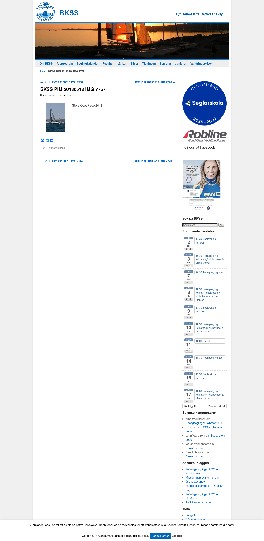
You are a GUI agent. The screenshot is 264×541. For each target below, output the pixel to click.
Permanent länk (56, 148)
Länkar (122, 63)
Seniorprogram (195, 448)
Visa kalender (215, 406)
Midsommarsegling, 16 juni (202, 477)
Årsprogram (65, 63)
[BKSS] (132, 41)
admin (70, 95)
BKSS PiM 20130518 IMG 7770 (153, 82)
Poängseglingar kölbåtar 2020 (204, 423)
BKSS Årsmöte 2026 (198, 502)
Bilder (134, 63)
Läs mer (177, 535)
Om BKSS (46, 63)
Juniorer (181, 63)
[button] (191, 406)
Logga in (191, 515)
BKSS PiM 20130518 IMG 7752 (61, 82)
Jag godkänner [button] (160, 536)
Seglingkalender (88, 63)
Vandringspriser (201, 63)
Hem (43, 71)
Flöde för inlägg (195, 519)
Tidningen (149, 63)
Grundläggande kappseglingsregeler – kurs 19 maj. (204, 485)
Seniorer (165, 63)
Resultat (107, 63)
